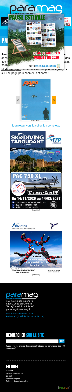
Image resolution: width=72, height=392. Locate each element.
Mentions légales (13, 378)
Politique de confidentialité (17, 381)
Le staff (9, 376)
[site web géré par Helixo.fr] (64, 388)
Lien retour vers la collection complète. (36, 125)
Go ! (62, 341)
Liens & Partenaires (14, 373)
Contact (9, 371)
